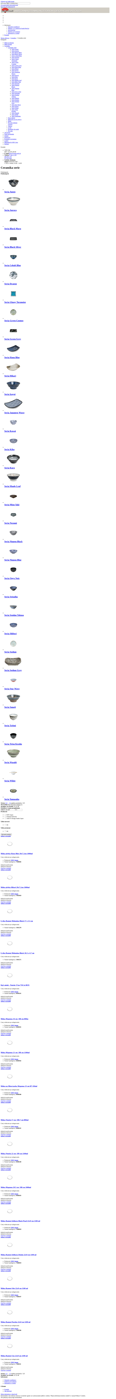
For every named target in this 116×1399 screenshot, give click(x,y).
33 (10, 803)
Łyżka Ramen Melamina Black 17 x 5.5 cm (17, 921)
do (16, 810)
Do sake (10, 131)
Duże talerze (11, 118)
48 (18, 806)
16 (14, 806)
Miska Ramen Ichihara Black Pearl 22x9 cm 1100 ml (20, 1221)
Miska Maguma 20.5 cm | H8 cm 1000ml (16, 1187)
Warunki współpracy (14, 27)
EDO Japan (14, 860)
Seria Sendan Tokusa (15, 95)
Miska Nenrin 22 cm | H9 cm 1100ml (14, 1154)
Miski (9, 121)
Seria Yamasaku (16, 116)
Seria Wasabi (15, 113)
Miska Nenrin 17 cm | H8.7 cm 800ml (14, 1120)
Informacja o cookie (13, 33)
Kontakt (6, 35)
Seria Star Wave (16, 105)
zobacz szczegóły (6, 836)
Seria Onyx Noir (16, 92)
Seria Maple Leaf (16, 80)
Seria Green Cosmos (15, 63)
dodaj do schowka (6, 866)
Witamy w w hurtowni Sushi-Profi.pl (18, 28)
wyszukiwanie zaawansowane (9, 5)
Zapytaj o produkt (6, 868)
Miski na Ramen (9, 43)
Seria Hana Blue (16, 67)
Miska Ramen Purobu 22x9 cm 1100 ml (15, 1322)
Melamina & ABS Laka (11, 142)
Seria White (15, 114)
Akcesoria (7, 132)
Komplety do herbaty (10, 139)
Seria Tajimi (15, 108)
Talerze (10, 126)
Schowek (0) (11, 6)
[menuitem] (59, 29)
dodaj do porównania (7, 865)
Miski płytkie (8, 44)
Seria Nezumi (15, 83)
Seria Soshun (15, 100)
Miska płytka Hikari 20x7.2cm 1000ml (15, 887)
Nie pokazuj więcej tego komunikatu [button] (11, 1397)
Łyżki (9, 127)
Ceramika (7, 46)
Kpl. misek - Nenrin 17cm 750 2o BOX (15, 985)
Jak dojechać (11, 30)
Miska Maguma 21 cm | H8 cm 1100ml (15, 1052)
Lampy (6, 141)
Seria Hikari (15, 69)
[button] (4, 811)
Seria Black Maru (17, 52)
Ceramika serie (12, 47)
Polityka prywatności (14, 31)
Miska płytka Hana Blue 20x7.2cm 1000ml (17, 854)
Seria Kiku (15, 77)
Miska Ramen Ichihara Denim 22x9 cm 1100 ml (18, 1255)
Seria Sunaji (15, 106)
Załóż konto (10, 1)
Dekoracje (7, 137)
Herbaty (6, 144)
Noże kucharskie (9, 134)
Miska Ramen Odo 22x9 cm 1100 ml (14, 1288)
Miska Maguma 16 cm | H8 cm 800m (14, 1019)
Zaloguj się (4, 1)
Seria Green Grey (17, 65)
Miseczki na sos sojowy (15, 119)
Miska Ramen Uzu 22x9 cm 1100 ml (14, 1356)
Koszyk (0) (4, 6)
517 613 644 (8, 158)
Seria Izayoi (15, 70)
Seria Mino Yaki (16, 82)
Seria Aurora (15, 51)
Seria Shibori (15, 98)
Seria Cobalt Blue (17, 56)
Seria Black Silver (17, 54)
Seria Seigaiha (16, 93)
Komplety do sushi (13, 129)
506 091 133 (8, 156)
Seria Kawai (15, 75)
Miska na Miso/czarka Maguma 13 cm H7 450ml (19, 1086)
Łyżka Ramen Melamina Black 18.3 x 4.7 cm (17, 953)
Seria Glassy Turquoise (15, 60)
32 (16, 806)
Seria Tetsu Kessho (15, 110)
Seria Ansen (15, 49)
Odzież (6, 136)
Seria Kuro (15, 78)
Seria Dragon (15, 57)
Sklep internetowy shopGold (9, 1394)
